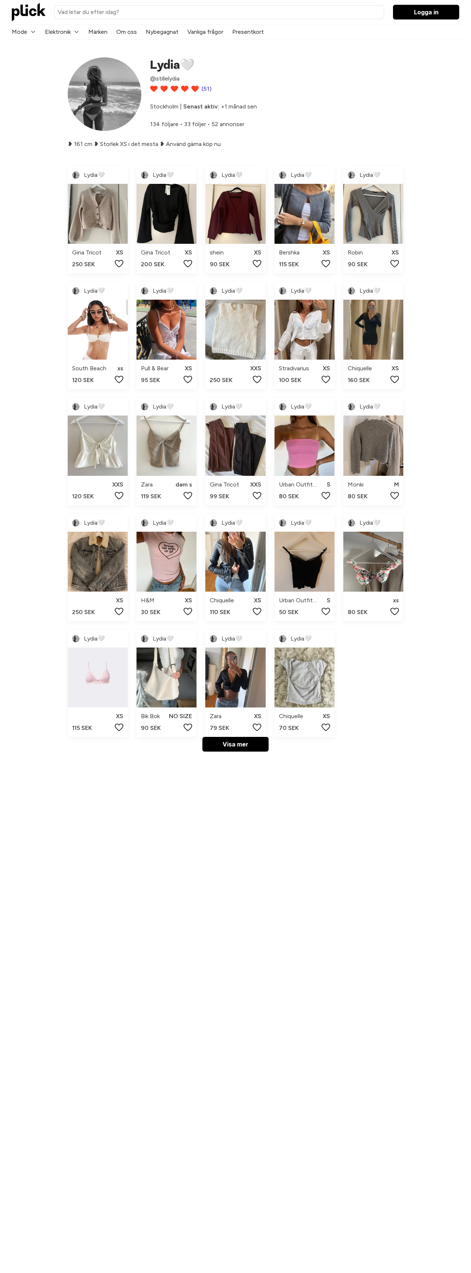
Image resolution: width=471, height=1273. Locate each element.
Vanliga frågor (205, 31)
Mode (19, 31)
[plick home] (29, 12)
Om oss (126, 31)
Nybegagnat (162, 31)
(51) (207, 88)
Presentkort (248, 31)
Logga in (426, 12)
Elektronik (58, 31)
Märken (97, 31)
